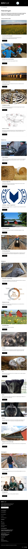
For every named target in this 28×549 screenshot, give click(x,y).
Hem (2, 7)
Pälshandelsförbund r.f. (4, 540)
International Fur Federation (5, 541)
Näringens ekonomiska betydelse (8, 59)
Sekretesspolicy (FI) (3, 517)
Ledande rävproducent (6, 81)
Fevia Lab (2, 539)
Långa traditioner (5, 157)
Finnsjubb (3, 347)
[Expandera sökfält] (25, 3)
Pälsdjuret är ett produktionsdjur (7, 441)
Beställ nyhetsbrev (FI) (5, 507)
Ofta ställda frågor (5, 325)
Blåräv (3, 394)
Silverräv (3, 418)
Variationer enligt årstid (6, 181)
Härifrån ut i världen (5, 128)
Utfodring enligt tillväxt (6, 251)
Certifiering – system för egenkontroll (8, 205)
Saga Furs (2, 538)
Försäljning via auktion (6, 105)
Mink (3, 371)
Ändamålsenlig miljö (5, 228)
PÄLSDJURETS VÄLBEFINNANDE (7, 278)
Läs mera (4, 40)
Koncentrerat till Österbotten (7, 35)
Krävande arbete (5, 469)
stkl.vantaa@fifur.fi (3, 514)
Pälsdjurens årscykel (5, 302)
